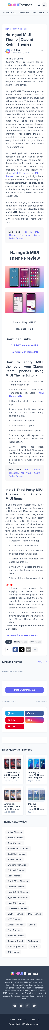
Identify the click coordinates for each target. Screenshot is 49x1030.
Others (32, 925)
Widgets (35, 946)
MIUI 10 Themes (20, 29)
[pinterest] (34, 1005)
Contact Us (34, 1019)
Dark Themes (14, 876)
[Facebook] (15, 649)
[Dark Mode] (38, 4)
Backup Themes (15, 837)
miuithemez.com (33, 1024)
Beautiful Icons (15, 843)
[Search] (44, 4)
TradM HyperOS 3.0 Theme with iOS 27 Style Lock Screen (12, 775)
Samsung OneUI (15, 941)
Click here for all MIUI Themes (21, 635)
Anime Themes (15, 832)
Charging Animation (17, 865)
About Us (22, 1019)
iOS (34, 12)
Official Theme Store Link (24, 345)
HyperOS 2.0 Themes (18, 892)
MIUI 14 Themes (15, 914)
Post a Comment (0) (24, 689)
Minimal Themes (15, 925)
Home (8, 29)
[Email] (28, 649)
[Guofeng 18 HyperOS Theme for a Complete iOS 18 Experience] (36, 763)
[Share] (41, 51)
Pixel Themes (14, 930)
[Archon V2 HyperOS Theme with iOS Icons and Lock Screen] (12, 795)
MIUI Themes (35, 642)
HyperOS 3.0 (9, 12)
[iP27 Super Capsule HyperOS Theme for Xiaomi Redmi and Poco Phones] (36, 795)
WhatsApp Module (16, 946)
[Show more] (35, 649)
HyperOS (24, 12)
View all (40, 662)
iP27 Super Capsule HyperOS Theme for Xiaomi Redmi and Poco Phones (36, 806)
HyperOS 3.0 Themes (18, 897)
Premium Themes (16, 935)
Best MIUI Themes (16, 854)
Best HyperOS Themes (18, 848)
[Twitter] (21, 649)
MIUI (41, 12)
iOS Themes (13, 952)
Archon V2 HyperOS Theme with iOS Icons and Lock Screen (12, 806)
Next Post (40, 701)
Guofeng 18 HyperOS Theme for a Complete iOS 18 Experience (36, 775)
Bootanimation (15, 859)
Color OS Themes (16, 870)
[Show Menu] (4, 4)
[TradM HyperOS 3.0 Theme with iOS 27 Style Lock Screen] (12, 763)
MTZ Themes (14, 919)
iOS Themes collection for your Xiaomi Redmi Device (24, 472)
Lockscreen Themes (17, 908)
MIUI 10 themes (21, 173)
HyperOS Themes (16, 903)
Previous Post (10, 701)
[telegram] (14, 1005)
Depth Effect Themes (18, 881)
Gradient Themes (16, 886)
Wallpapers (33, 941)
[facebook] (21, 1005)
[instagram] (27, 1005)
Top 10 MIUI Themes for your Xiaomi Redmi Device (24, 235)
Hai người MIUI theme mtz (24, 352)
